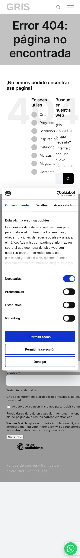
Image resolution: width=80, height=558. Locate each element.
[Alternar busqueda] (58, 7)
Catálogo (47, 147)
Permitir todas (40, 337)
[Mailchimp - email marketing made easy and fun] (29, 450)
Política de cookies (22, 465)
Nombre (13, 373)
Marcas (46, 155)
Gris (43, 114)
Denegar (40, 361)
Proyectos (48, 123)
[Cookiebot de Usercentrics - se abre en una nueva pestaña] (57, 193)
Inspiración (49, 139)
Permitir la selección (40, 349)
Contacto (47, 172)
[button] (70, 548)
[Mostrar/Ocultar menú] (70, 7)
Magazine (48, 163)
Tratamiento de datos (21, 390)
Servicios (47, 131)
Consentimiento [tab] (17, 205)
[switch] (69, 291)
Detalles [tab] (41, 205)
